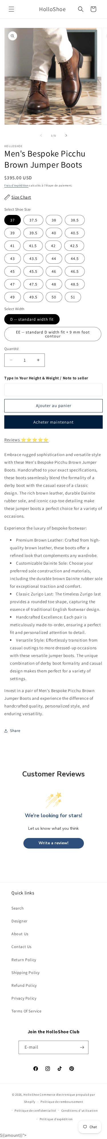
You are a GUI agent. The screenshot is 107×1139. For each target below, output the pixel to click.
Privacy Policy (23, 998)
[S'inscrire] (82, 1047)
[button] (11, 9)
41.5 (33, 245)
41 (12, 245)
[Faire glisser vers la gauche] (41, 135)
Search (17, 908)
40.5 (75, 232)
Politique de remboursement (62, 1102)
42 (53, 245)
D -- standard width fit (32, 319)
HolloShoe (31, 1095)
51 (73, 297)
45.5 (33, 271)
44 (54, 258)
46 (54, 271)
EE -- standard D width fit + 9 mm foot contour (53, 334)
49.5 (33, 297)
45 (12, 271)
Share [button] (15, 730)
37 (12, 220)
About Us (20, 933)
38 (54, 220)
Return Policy (23, 959)
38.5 (75, 220)
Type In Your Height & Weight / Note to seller (46, 378)
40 (54, 232)
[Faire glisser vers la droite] (66, 135)
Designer (19, 921)
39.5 (33, 232)
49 (12, 297)
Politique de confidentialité (35, 1110)
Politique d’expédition (56, 1119)
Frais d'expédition (16, 185)
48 (54, 284)
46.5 (75, 271)
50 (54, 297)
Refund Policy (24, 985)
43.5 (33, 258)
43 (12, 258)
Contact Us (21, 946)
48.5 (75, 284)
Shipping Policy (25, 972)
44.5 (75, 258)
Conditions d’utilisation (79, 1110)
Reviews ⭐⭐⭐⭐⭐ (26, 439)
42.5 (74, 245)
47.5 (33, 284)
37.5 (33, 220)
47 (12, 284)
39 (12, 232)
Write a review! (53, 843)
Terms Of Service (26, 1011)
